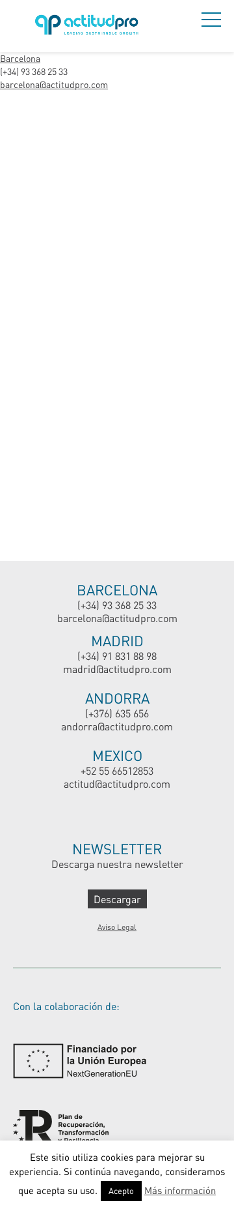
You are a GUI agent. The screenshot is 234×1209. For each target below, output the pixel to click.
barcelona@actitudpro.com (54, 84)
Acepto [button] (121, 1191)
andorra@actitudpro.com (117, 726)
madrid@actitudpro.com (117, 669)
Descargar (117, 899)
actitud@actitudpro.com (117, 783)
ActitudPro (89, 26)
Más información (180, 1190)
